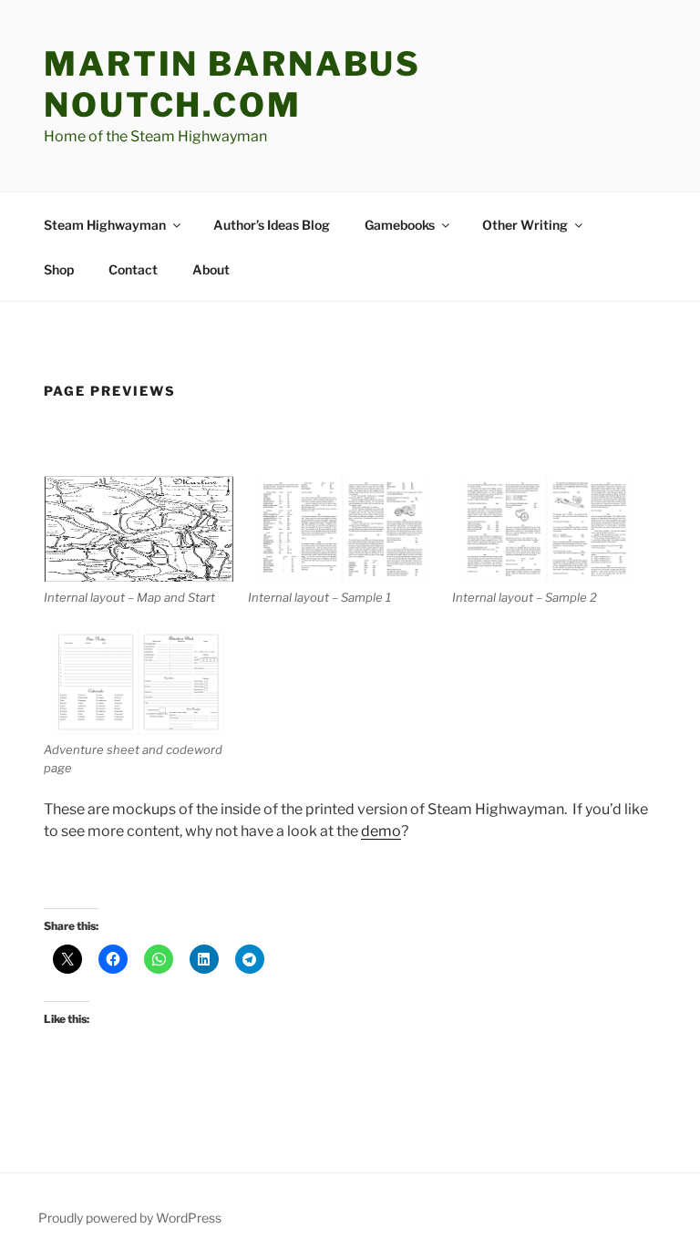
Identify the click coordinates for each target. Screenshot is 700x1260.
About (211, 269)
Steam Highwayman (105, 224)
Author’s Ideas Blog (271, 224)
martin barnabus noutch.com (232, 84)
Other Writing (525, 224)
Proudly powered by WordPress (129, 1217)
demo (381, 831)
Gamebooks (400, 224)
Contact (133, 269)
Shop (59, 269)
